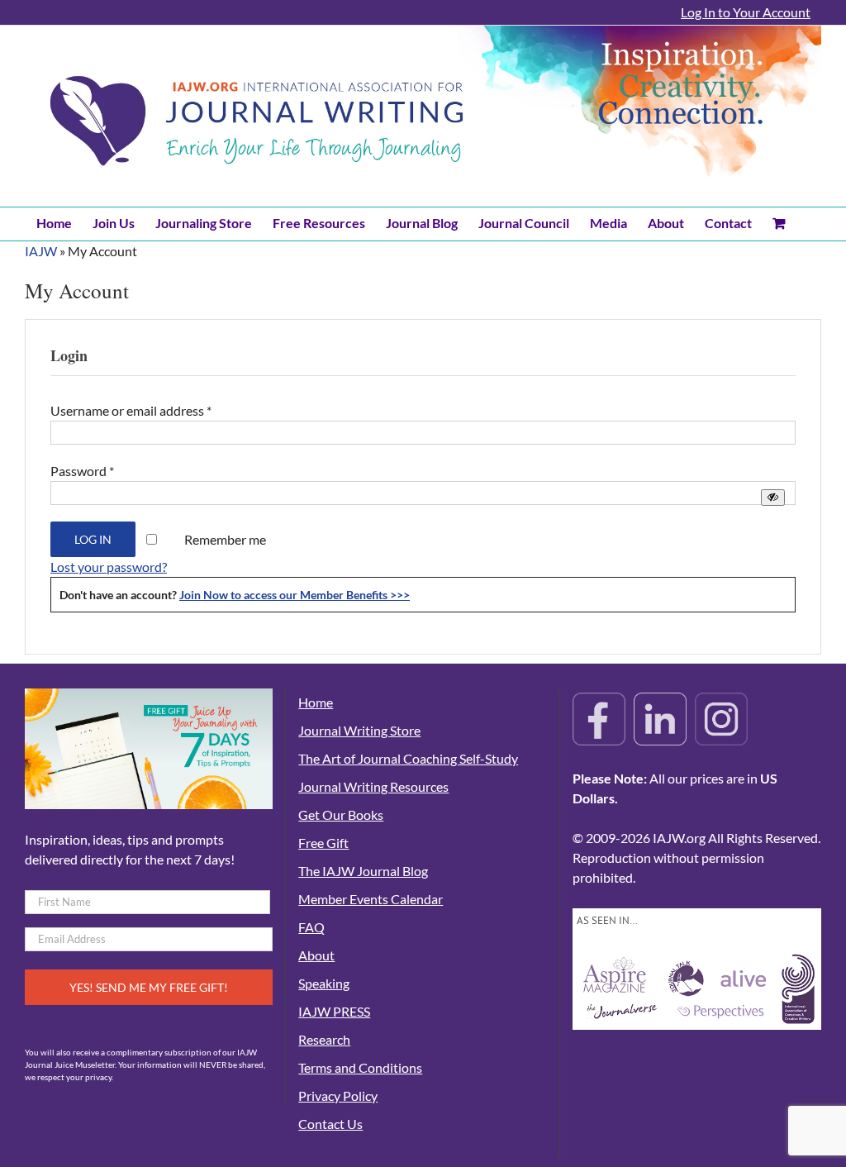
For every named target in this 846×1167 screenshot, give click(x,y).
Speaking (323, 983)
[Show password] (773, 497)
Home (315, 702)
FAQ (311, 927)
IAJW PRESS (334, 1011)
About (316, 955)
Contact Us (330, 1123)
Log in (93, 539)
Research (324, 1039)
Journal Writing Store (359, 730)
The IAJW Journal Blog (363, 871)
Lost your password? (108, 566)
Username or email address (131, 410)
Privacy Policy (338, 1095)
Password (82, 471)
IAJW (41, 251)
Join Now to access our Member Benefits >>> (294, 595)
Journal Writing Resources (373, 786)
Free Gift (323, 842)
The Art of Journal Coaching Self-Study (408, 758)
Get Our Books (340, 814)
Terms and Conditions (360, 1067)
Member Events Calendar (370, 899)
